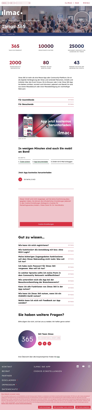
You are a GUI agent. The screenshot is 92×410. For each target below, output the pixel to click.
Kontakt (7, 367)
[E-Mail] (40, 343)
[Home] (12, 12)
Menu (86, 3)
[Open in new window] (46, 125)
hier (58, 357)
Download (30, 179)
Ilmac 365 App (42, 367)
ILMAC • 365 (72, 3)
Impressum (9, 385)
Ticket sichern (25, 162)
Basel (5, 3)
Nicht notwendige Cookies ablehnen (63, 407)
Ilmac (4, 34)
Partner (7, 376)
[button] (12, 3)
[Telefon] (45, 343)
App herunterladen (41, 162)
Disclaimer (10, 380)
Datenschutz (11, 389)
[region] (46, 401)
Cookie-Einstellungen (46, 224)
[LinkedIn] (78, 366)
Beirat (6, 371)
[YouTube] (83, 366)
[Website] (49, 343)
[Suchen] (29, 3)
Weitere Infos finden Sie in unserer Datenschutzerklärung (16, 403)
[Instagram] (89, 366)
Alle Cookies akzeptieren (83, 407)
